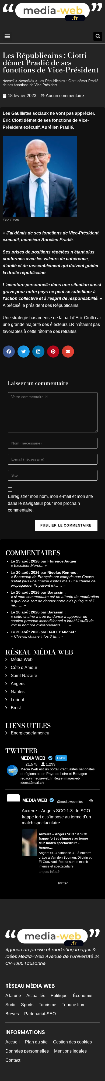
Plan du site (36, 1042)
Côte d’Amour (24, 667)
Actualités (26, 81)
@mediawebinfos (70, 802)
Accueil (8, 81)
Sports (27, 1004)
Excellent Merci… (29, 565)
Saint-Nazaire (24, 675)
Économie (82, 995)
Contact (12, 1060)
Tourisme (47, 1004)
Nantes (17, 691)
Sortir (10, 1004)
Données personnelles (27, 1051)
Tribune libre (74, 1004)
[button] (7, 36)
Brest (16, 707)
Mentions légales (70, 1051)
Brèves (12, 1014)
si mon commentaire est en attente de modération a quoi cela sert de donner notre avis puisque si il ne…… (55, 600)
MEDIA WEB (34, 800)
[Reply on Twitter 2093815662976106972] (25, 884)
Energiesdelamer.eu (30, 733)
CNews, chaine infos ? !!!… (37, 636)
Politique (59, 995)
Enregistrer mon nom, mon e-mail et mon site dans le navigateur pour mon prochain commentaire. (50, 503)
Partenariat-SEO (40, 1014)
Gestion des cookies (72, 1042)
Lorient (17, 699)
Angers (17, 683)
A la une (13, 995)
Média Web (22, 659)
